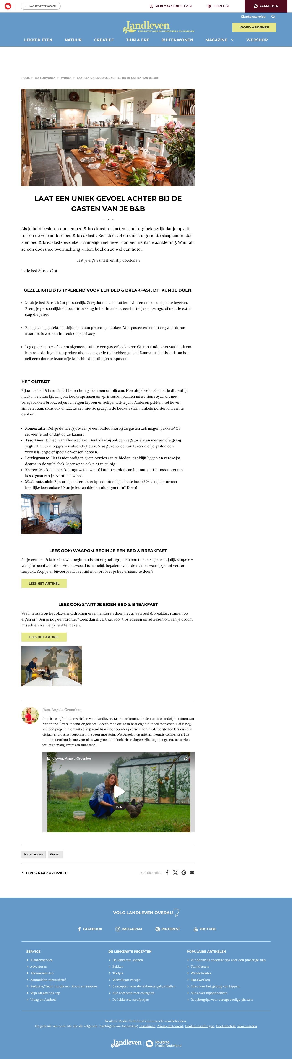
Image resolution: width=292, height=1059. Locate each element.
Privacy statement (170, 1026)
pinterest (171, 929)
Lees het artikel (44, 583)
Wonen (66, 77)
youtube (207, 929)
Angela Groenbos (66, 709)
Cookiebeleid (226, 1026)
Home (25, 77)
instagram (132, 929)
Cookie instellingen (199, 1026)
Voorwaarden (247, 1026)
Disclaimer (147, 1026)
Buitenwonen (45, 77)
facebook (92, 929)
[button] (266, 6)
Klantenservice (253, 16)
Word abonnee (254, 27)
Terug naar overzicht (47, 873)
